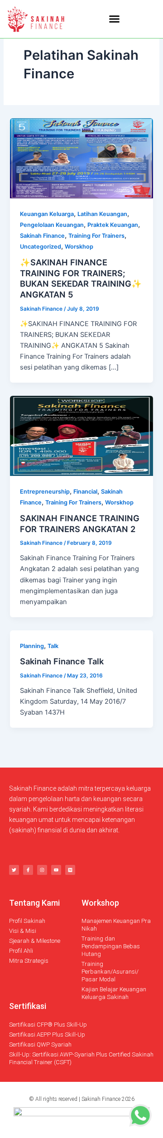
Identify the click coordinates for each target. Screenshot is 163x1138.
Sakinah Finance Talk (62, 661)
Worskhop (79, 246)
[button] (114, 19)
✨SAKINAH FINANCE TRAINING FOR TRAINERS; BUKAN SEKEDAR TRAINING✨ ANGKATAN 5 (81, 278)
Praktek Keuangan (112, 224)
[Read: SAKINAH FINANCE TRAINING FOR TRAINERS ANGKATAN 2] (81, 436)
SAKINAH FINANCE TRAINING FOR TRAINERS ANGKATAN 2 (79, 523)
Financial (85, 491)
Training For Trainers (96, 235)
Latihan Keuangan (102, 214)
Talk (53, 646)
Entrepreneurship (45, 491)
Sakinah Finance (42, 235)
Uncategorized (40, 246)
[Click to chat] (140, 1115)
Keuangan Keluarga (47, 214)
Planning (32, 646)
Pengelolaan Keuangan (52, 224)
